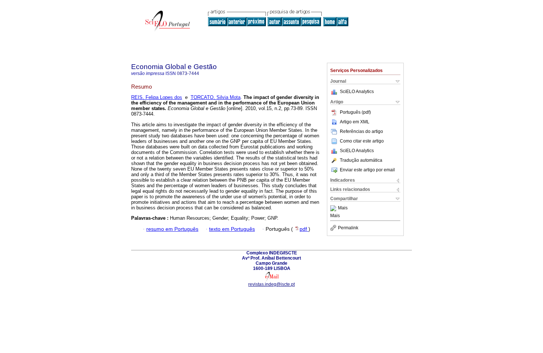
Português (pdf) (355, 112)
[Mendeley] (334, 208)
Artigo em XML (354, 121)
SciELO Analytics (357, 91)
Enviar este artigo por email (367, 169)
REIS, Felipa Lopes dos (156, 97)
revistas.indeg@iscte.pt (271, 284)
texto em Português (232, 229)
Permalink (348, 227)
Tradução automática (361, 160)
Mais (343, 208)
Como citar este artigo (362, 141)
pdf (304, 229)
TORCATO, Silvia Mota (215, 97)
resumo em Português (172, 229)
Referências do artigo (361, 131)
